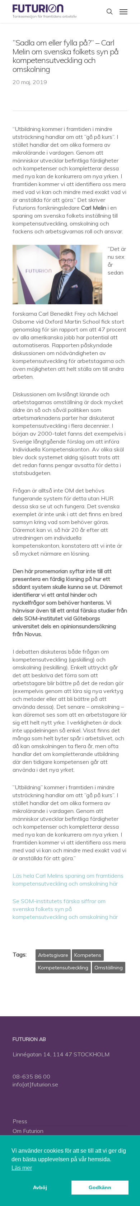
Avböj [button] (40, 1187)
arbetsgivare (53, 955)
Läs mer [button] (21, 1168)
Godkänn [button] (100, 1187)
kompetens (87, 955)
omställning (108, 967)
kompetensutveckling (63, 967)
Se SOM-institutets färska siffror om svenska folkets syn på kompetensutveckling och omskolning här (65, 908)
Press (20, 1121)
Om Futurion (28, 1130)
